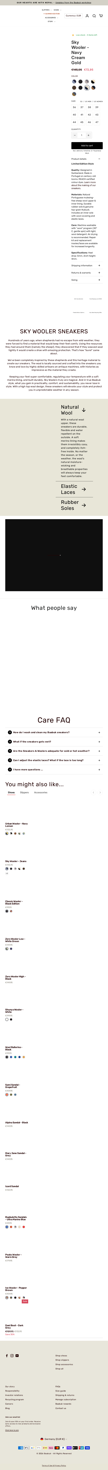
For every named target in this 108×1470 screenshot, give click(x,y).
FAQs (57, 1386)
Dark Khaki (11, 1094)
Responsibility (12, 1391)
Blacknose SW (93, 81)
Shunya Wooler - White (14, 1010)
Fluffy (19, 1227)
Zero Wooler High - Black (15, 977)
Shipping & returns (64, 1395)
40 (74, 114)
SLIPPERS (46, 10)
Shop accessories (64, 1364)
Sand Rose (19, 1297)
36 (74, 107)
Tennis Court (19, 833)
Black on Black (80, 87)
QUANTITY (76, 129)
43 (96, 114)
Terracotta (11, 1227)
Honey (23, 1057)
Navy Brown (23, 1297)
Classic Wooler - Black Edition (14, 902)
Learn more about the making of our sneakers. (83, 185)
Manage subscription (65, 1399)
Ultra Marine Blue (7, 1227)
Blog (7, 1408)
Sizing (74, 280)
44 (74, 122)
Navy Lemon (7, 833)
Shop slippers (62, 1360)
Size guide (60, 1391)
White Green (7, 948)
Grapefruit (7, 1094)
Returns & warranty (81, 272)
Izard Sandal (12, 1186)
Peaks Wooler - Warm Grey (13, 1256)
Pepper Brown (7, 1297)
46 (89, 122)
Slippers (24, 792)
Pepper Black (11, 833)
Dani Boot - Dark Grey (14, 1326)
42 (89, 114)
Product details (78, 159)
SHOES (56, 10)
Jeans (74, 81)
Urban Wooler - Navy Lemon (16, 824)
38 (89, 107)
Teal (15, 1057)
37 (81, 107)
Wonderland (23, 833)
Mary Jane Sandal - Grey (15, 1154)
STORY (50, 21)
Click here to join (12, 1430)
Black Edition (80, 81)
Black (11, 1019)
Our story (9, 1386)
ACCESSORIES (50, 18)
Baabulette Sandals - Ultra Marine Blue (16, 1218)
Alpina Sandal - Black (16, 1122)
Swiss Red (23, 1227)
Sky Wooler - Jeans (15, 861)
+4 (7, 873)
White (7, 1019)
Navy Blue (11, 948)
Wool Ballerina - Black (13, 1048)
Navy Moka (93, 87)
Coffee (15, 833)
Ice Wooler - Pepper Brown (16, 1289)
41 (82, 114)
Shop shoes (61, 1355)
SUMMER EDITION (52, 14)
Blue (11, 1057)
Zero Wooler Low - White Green (15, 940)
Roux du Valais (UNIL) (74, 87)
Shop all (59, 1369)
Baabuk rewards (63, 1404)
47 (96, 122)
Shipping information (81, 265)
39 (96, 107)
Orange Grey (11, 911)
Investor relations (14, 1395)
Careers (9, 1404)
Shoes (11, 792)
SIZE (73, 101)
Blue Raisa (74, 94)
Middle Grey (86, 81)
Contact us (60, 1408)
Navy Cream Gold (87, 87)
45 (81, 122)
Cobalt (19, 1057)
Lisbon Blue (15, 1094)
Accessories (40, 792)
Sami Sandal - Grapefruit (12, 1086)
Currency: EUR (73, 15)
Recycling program (14, 1399)
